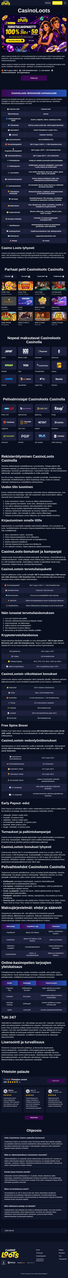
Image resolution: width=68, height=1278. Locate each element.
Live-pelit (24, 276)
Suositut (8, 276)
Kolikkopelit (58, 276)
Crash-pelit (41, 276)
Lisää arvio (55, 1080)
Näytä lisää (34, 1117)
